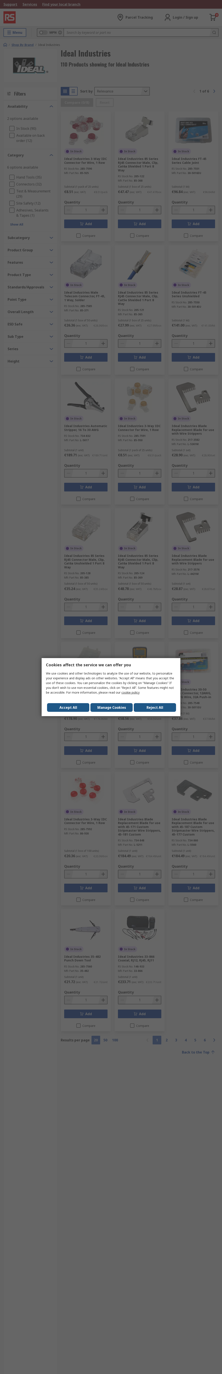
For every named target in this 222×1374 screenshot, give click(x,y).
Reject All (155, 707)
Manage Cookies (111, 707)
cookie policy (130, 692)
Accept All (68, 707)
